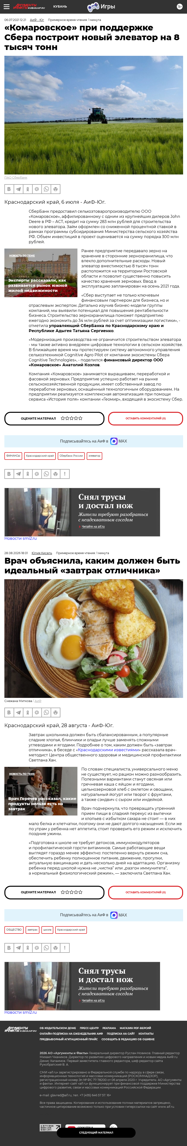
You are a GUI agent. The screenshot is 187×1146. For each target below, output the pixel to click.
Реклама (109, 1028)
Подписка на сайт (121, 1033)
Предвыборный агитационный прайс (69, 1039)
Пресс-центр (89, 1028)
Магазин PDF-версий (135, 1028)
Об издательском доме (58, 1028)
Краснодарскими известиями (108, 750)
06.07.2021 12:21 (15, 20)
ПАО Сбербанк (15, 177)
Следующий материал (96, 1132)
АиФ (38, 701)
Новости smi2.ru (20, 538)
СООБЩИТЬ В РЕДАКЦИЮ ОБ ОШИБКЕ (128, 1039)
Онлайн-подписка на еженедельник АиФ (71, 1033)
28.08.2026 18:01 (16, 553)
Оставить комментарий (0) (146, 418)
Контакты (146, 1033)
